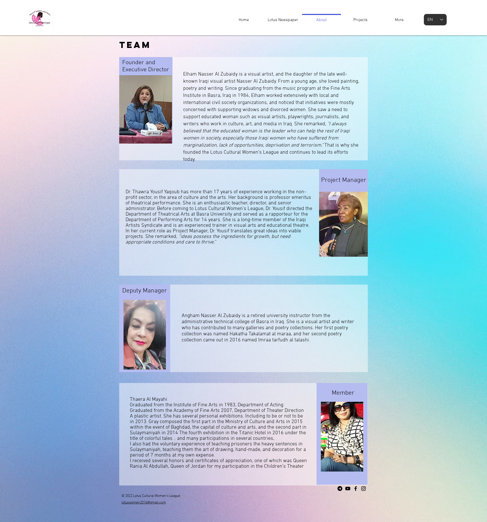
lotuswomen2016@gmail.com (143, 502)
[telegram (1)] (340, 488)
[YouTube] (348, 488)
